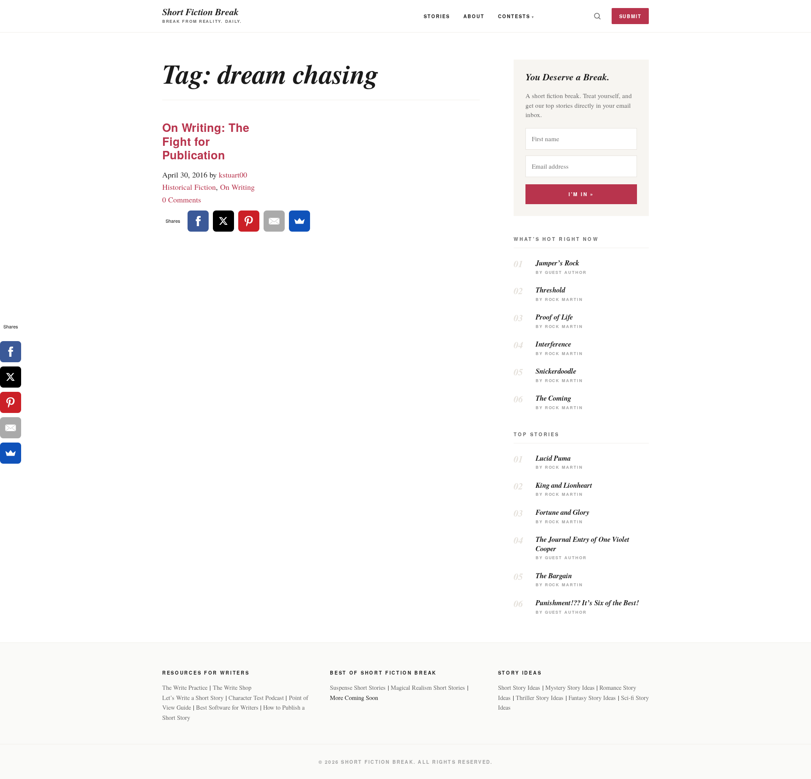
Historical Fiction (189, 187)
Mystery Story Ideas (570, 687)
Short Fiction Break (200, 11)
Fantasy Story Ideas (592, 698)
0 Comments (181, 199)
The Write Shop (232, 687)
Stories (437, 16)
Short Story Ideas (519, 687)
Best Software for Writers (227, 707)
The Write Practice (184, 687)
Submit (630, 16)
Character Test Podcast (256, 698)
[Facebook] (198, 221)
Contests (514, 16)
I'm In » (581, 194)
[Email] (274, 221)
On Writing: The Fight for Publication (205, 141)
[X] (223, 221)
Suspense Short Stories (358, 687)
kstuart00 (233, 174)
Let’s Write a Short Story (192, 698)
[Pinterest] (248, 221)
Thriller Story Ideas (539, 698)
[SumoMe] (299, 221)
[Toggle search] (597, 16)
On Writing (237, 187)
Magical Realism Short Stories (428, 687)
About (473, 16)
